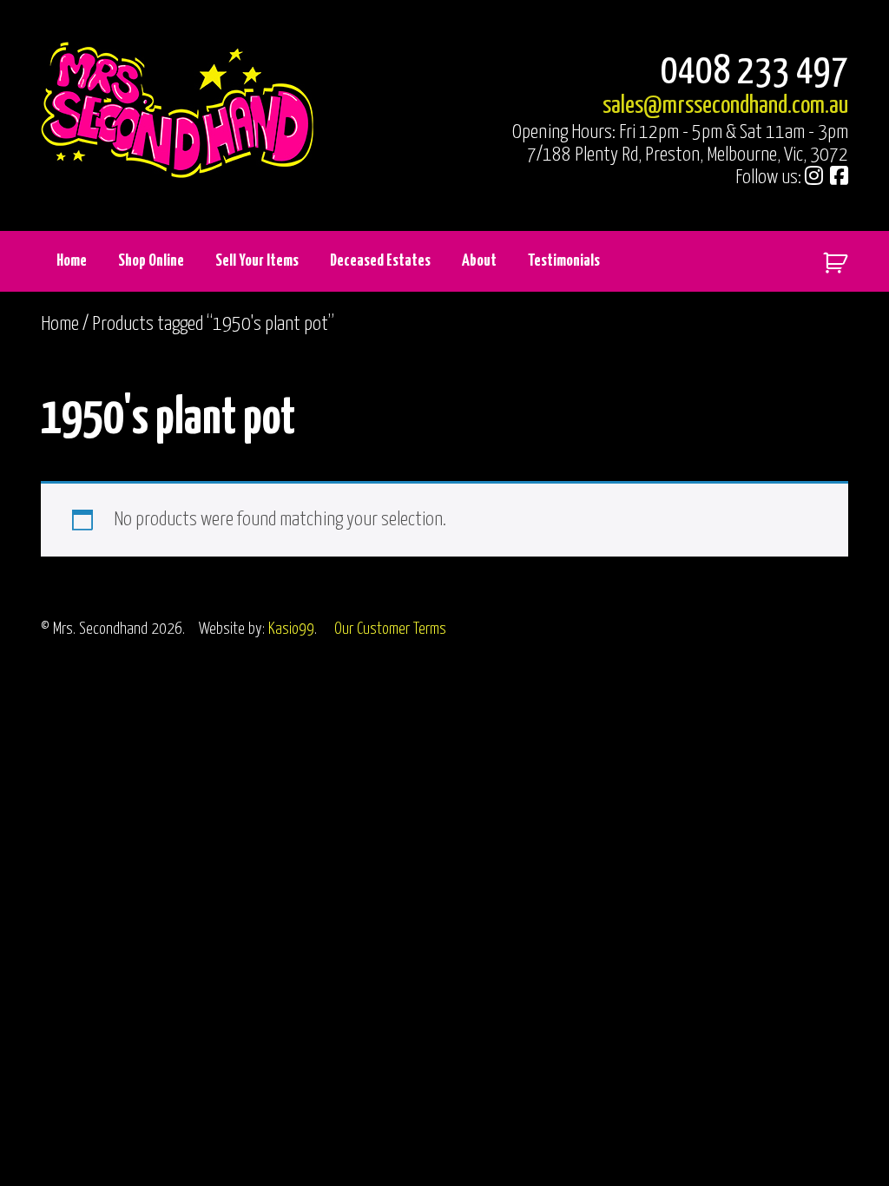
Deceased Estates (380, 261)
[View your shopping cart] (828, 258)
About (479, 261)
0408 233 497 (754, 72)
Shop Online (151, 261)
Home (71, 261)
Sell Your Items (257, 261)
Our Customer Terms (390, 629)
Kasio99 (291, 629)
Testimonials (564, 261)
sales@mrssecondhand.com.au (725, 106)
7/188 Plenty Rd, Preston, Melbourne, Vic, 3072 (687, 155)
